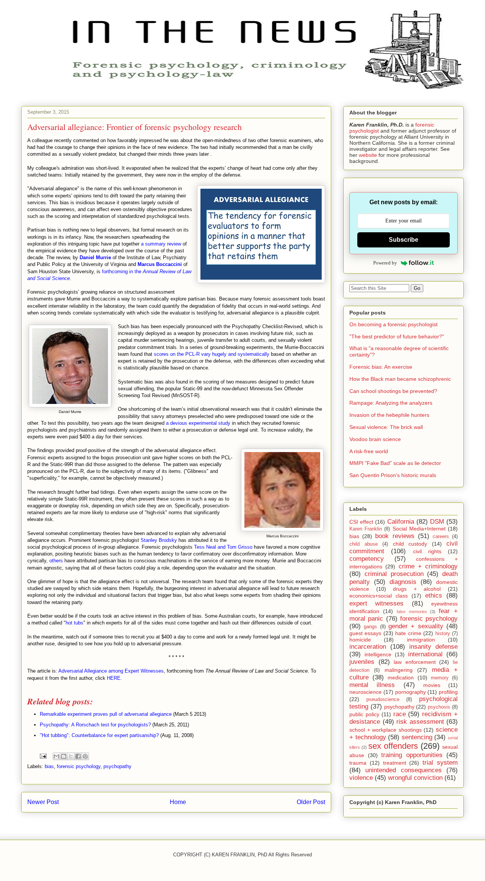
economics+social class (378, 596)
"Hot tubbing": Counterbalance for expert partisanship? (99, 735)
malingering (399, 670)
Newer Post (43, 802)
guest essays (365, 633)
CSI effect (361, 522)
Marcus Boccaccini (160, 264)
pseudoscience (382, 699)
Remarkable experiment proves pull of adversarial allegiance (106, 714)
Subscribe (403, 239)
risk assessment (420, 721)
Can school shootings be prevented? (393, 391)
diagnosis (403, 581)
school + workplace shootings (385, 730)
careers (441, 536)
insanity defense (433, 646)
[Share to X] (71, 756)
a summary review (161, 244)
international (425, 654)
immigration (421, 640)
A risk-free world (368, 451)
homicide (360, 640)
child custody (410, 544)
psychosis (439, 707)
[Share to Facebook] (78, 756)
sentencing (417, 737)
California (400, 521)
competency (366, 558)
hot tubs (74, 623)
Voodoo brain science (375, 439)
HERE (113, 678)
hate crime (408, 633)
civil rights (427, 551)
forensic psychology (78, 766)
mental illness (372, 685)
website (368, 155)
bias (49, 766)
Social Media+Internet (419, 529)
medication (401, 677)
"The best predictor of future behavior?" (396, 336)
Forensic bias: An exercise (380, 367)
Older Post (311, 802)
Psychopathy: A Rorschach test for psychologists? (95, 725)
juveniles (361, 661)
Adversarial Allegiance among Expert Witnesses (111, 671)
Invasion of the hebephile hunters (389, 415)
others (56, 560)
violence (361, 777)
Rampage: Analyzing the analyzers (390, 403)
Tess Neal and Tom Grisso (223, 547)
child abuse (363, 544)
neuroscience (365, 692)
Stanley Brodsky (159, 540)
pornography (410, 692)
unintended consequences (403, 770)
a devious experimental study (198, 423)
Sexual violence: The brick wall (386, 427)
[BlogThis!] (63, 756)
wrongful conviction (415, 777)
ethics (433, 595)
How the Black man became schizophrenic (400, 379)
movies (431, 685)
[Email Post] (42, 756)
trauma (357, 763)
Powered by (385, 263)
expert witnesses (376, 603)
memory (440, 678)
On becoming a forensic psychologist (393, 324)
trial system (440, 762)
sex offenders (393, 746)
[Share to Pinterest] (85, 756)
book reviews (394, 536)
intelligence (378, 654)
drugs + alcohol (417, 589)
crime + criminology (428, 566)
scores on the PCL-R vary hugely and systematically (211, 354)
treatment (394, 763)
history (442, 633)
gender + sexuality (415, 626)
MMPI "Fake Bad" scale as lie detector (395, 463)
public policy (364, 714)
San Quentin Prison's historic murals (392, 475)
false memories (412, 611)
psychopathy (117, 766)
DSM (437, 521)
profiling (448, 692)
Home (178, 802)
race (399, 714)
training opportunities (412, 755)
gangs (370, 626)
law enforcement (415, 662)
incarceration (367, 646)
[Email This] (56, 756)
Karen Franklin (365, 529)
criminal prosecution (394, 573)
